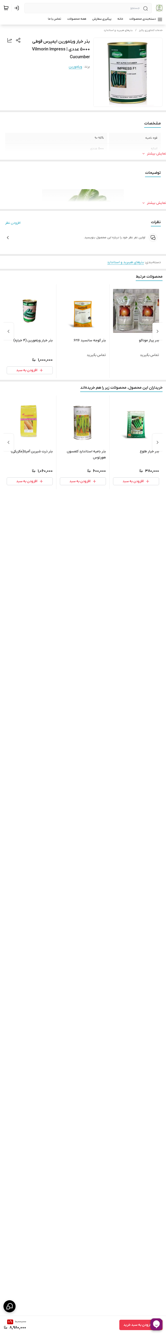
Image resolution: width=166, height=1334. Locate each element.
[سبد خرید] (6, 8)
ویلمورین (75, 66)
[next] (8, 331)
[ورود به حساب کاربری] (17, 8)
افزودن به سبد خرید (137, 1325)
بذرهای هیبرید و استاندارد (118, 30)
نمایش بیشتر (156, 153)
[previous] (157, 331)
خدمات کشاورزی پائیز (151, 30)
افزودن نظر (13, 223)
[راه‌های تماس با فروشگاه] (9, 1306)
